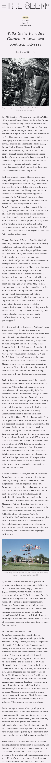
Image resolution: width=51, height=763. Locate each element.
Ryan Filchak (27, 52)
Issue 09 (25, 23)
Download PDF (25, 25)
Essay (25, 17)
